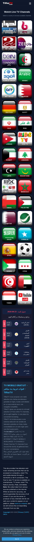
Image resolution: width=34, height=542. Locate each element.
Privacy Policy (17, 535)
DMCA (5, 514)
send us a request (21, 503)
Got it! (17, 539)
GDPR (26, 512)
